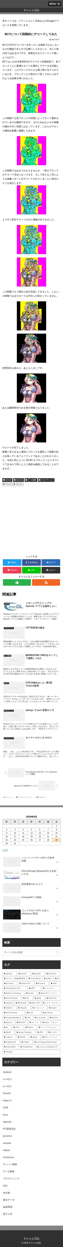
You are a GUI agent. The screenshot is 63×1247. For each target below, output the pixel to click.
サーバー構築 (10, 1164)
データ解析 (32, 480)
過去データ (9, 1200)
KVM (5, 1107)
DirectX (8, 480)
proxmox (7, 1136)
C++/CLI (7, 1079)
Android (7, 1072)
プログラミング (47, 480)
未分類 (6, 1193)
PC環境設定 (9, 1129)
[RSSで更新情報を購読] (46, 582)
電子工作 (7, 1214)
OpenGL (19, 480)
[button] (51, 570)
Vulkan (6, 1150)
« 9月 (5, 850)
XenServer (8, 1157)
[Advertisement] (31, 520)
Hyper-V (7, 1100)
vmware (7, 1143)
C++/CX (7, 1086)
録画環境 (7, 1207)
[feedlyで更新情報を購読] (17, 582)
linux (5, 1114)
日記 (5, 1185)
